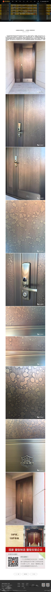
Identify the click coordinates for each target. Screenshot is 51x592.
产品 (20, 1)
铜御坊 (6, 588)
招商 (34, 1)
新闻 (31, 1)
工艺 (23, 1)
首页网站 (19, 583)
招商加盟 (19, 586)
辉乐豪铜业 (9, 588)
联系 (38, 1)
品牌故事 (23, 583)
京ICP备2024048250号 (9, 590)
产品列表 (27, 583)
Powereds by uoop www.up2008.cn (22, 590)
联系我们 (23, 586)
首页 (12, 1)
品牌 (16, 1)
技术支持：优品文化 (46, 590)
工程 (27, 1)
